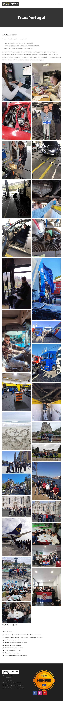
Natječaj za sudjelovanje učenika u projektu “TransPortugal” (20, 635)
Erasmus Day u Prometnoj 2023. (13, 653)
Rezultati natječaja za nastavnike (13, 642)
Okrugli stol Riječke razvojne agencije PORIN (16, 655)
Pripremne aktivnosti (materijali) (13, 650)
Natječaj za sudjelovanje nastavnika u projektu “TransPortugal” (20, 637)
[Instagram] (40, 693)
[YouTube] (45, 693)
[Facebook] (35, 693)
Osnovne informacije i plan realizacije (14, 647)
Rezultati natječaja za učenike (12, 640)
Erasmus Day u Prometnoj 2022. (13, 645)
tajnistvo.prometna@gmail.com (13, 682)
